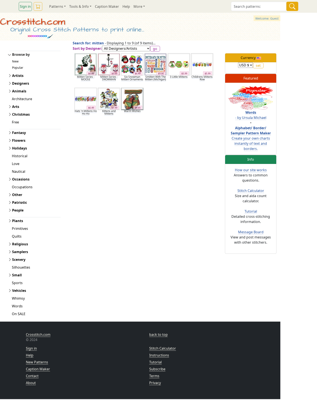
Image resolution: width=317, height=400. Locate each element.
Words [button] (17, 306)
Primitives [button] (20, 228)
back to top (158, 334)
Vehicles (19, 290)
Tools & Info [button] (79, 6)
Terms (154, 376)
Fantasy (19, 132)
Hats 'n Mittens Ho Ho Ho (86, 112)
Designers (20, 83)
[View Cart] (38, 6)
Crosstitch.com (32, 22)
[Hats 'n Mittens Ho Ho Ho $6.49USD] (85, 98)
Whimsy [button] (18, 298)
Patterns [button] (56, 6)
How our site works (251, 170)
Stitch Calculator (250, 190)
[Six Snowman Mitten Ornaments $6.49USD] (132, 64)
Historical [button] (19, 156)
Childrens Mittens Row (202, 78)
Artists (18, 75)
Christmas (21, 114)
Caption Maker (107, 6)
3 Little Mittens (179, 77)
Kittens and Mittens (109, 112)
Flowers (18, 140)
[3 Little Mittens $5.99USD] (179, 64)
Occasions (21, 179)
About (31, 382)
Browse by (21, 54)
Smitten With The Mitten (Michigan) (155, 78)
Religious (20, 244)
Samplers (20, 251)
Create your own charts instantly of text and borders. (251, 138)
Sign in (25, 6)
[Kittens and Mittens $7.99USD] (109, 98)
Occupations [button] (22, 187)
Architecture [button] (22, 98)
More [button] (137, 6)
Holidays (19, 148)
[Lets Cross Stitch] (251, 97)
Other (17, 194)
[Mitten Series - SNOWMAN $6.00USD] (109, 64)
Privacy (155, 382)
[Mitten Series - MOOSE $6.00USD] (85, 64)
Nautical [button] (18, 171)
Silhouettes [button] (21, 267)
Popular (17, 67)
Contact (32, 376)
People (18, 210)
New (15, 61)
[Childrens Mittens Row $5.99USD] (202, 64)
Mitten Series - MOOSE (85, 78)
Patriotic (19, 202)
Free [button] (15, 122)
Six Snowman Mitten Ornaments (132, 78)
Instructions (159, 355)
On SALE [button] (18, 313)
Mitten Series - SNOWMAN (109, 78)
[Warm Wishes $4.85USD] (132, 98)
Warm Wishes (132, 111)
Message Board (251, 232)
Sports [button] (17, 282)
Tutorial (251, 211)
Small (17, 275)
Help (126, 6)
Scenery (18, 259)
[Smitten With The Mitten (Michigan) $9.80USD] (155, 64)
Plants (17, 220)
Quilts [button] (17, 236)
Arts (15, 106)
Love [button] (15, 163)
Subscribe (157, 369)
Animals (19, 91)
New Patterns (37, 362)
